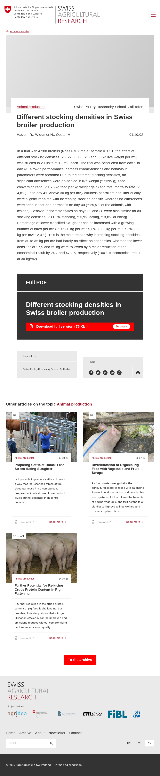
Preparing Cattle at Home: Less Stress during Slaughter (39, 467)
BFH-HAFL (19, 536)
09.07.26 (140, 458)
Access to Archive (19, 31)
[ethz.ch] (92, 714)
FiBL (15, 415)
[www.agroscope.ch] (42, 714)
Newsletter (56, 733)
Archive (25, 733)
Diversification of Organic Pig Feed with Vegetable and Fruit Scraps (115, 469)
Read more (56, 521)
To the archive (80, 660)
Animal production (31, 107)
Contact (75, 733)
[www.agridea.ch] (17, 714)
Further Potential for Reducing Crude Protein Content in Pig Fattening (39, 589)
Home (10, 733)
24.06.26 (63, 578)
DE (129, 743)
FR (139, 743)
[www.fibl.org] (117, 714)
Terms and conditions (68, 764)
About (39, 733)
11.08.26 (63, 458)
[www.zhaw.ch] (143, 714)
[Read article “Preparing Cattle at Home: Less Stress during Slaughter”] (41, 437)
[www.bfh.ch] (67, 714)
